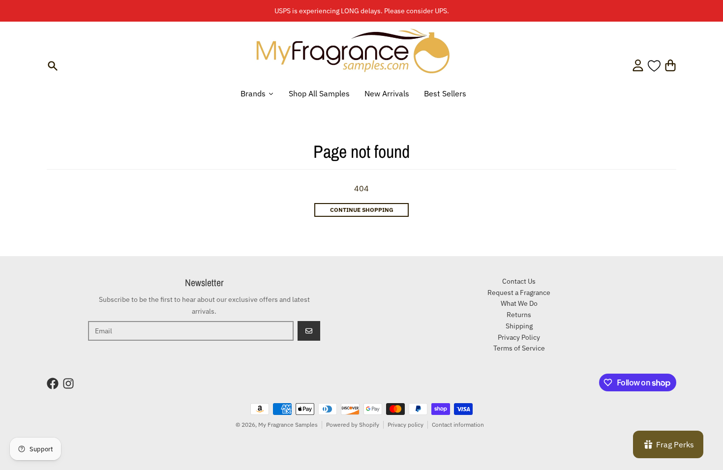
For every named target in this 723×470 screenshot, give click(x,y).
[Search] (53, 66)
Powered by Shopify (352, 424)
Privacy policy (405, 424)
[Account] (638, 65)
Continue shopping (361, 209)
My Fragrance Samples (288, 424)
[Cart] (670, 65)
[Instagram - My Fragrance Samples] (68, 383)
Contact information (458, 424)
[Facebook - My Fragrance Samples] (53, 383)
